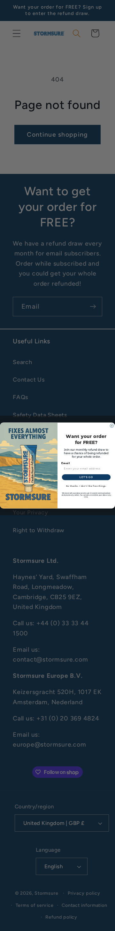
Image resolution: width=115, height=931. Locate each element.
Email (65, 463)
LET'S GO (86, 477)
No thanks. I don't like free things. (86, 486)
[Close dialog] (111, 425)
